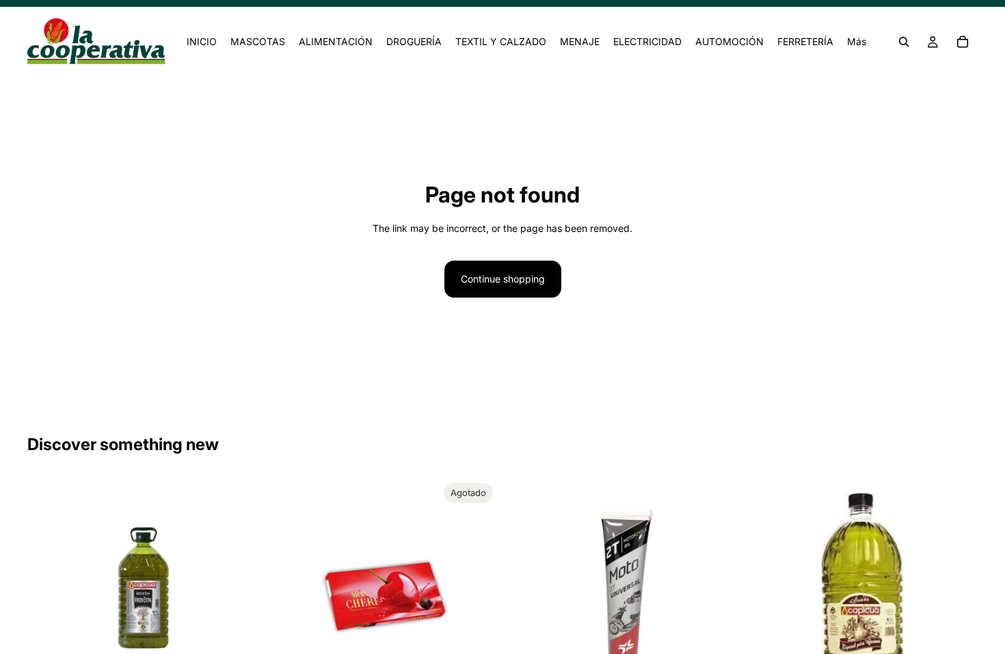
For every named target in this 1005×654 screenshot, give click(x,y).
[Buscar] (904, 42)
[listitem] (856, 41)
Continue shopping (503, 279)
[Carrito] (963, 42)
